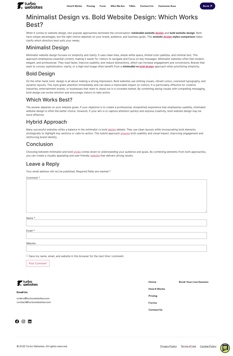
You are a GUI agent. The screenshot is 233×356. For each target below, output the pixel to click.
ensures (125, 133)
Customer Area (167, 6)
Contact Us (146, 6)
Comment (33, 177)
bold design (146, 66)
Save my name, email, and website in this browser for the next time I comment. (76, 256)
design (159, 32)
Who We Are (118, 6)
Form (103, 6)
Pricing (91, 6)
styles (77, 151)
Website (31, 243)
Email (30, 230)
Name (30, 218)
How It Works (74, 6)
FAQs (132, 6)
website (95, 155)
